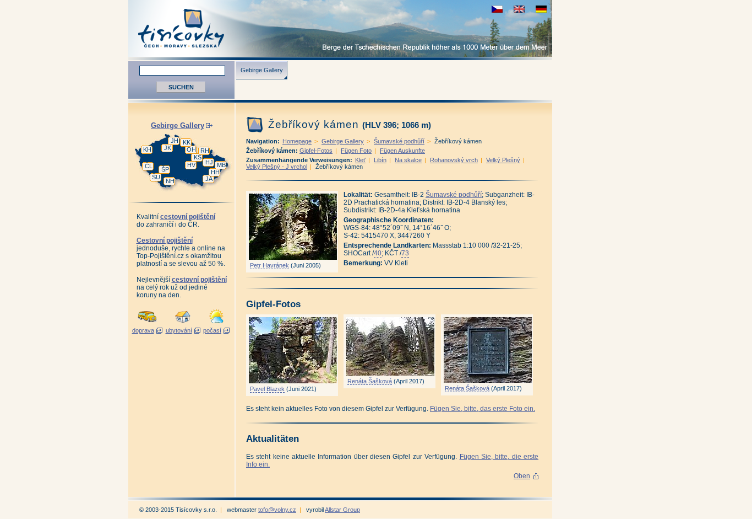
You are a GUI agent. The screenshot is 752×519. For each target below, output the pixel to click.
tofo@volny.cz (277, 509)
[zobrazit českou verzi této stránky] (497, 9)
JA (208, 178)
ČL (148, 166)
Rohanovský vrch (454, 160)
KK (186, 142)
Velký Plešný (503, 160)
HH (215, 172)
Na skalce (408, 160)
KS (197, 157)
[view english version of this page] (519, 9)
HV (191, 165)
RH (204, 150)
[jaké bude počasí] (216, 323)
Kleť (360, 160)
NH (170, 181)
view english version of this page (519, 9)
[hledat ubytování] (182, 323)
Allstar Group (342, 509)
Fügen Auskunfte (402, 150)
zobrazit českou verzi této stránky (497, 9)
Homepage (297, 141)
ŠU (156, 177)
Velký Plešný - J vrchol (276, 166)
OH (191, 149)
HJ (209, 162)
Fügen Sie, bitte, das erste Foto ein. (482, 409)
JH (174, 140)
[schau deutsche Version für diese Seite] (541, 9)
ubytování (179, 330)
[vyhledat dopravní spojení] (147, 323)
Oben (522, 476)
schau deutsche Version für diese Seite (541, 9)
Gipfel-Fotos (316, 150)
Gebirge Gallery (262, 70)
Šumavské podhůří (399, 141)
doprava (143, 330)
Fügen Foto (356, 150)
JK (167, 148)
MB (221, 165)
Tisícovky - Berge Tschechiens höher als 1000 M (340, 28)
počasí (212, 330)
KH (147, 149)
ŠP (165, 169)
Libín (380, 160)
